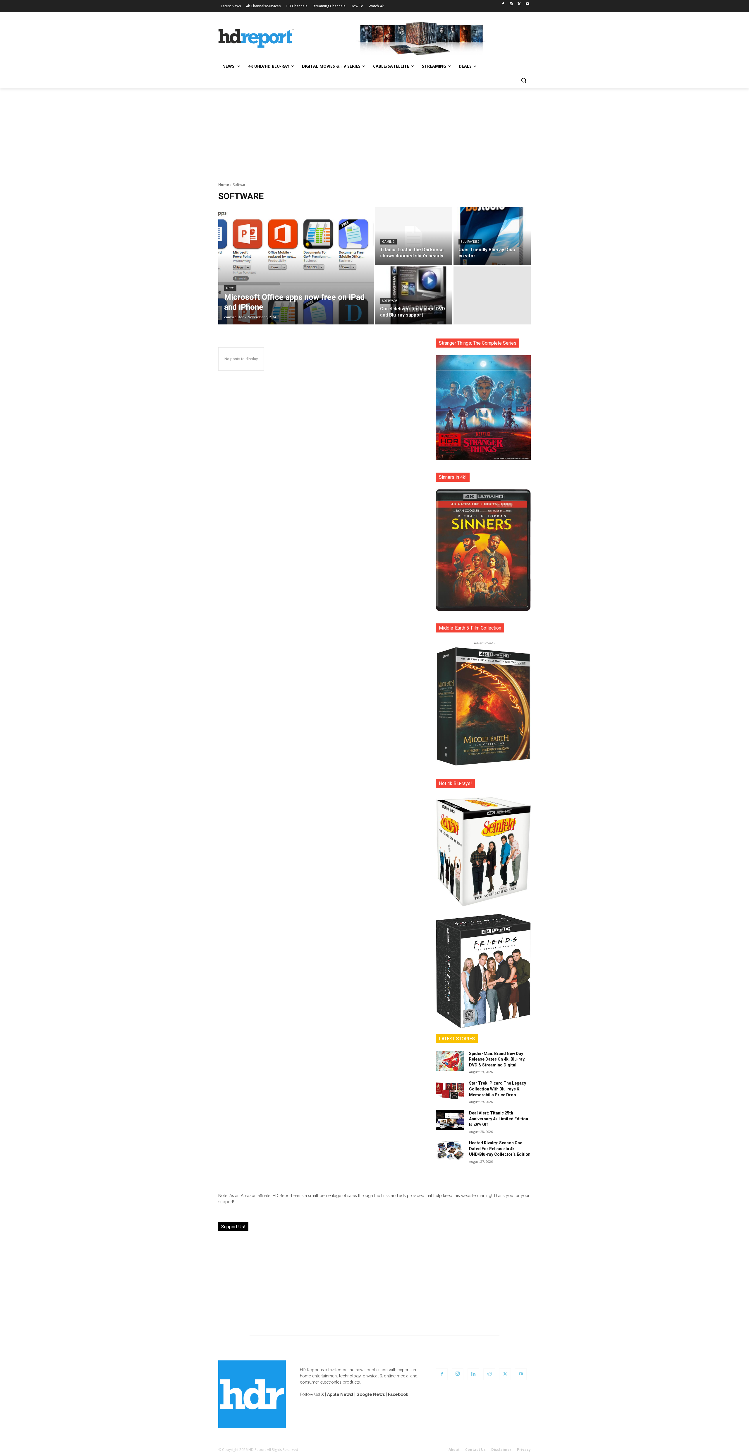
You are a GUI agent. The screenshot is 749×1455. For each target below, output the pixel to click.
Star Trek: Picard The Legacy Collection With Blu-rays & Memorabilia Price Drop (497, 1089)
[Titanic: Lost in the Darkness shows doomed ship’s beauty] (413, 236)
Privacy (524, 1449)
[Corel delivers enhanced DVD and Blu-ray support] (413, 295)
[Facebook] (503, 4)
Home (223, 184)
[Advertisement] (374, 132)
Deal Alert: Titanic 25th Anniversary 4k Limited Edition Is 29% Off (498, 1119)
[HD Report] (256, 38)
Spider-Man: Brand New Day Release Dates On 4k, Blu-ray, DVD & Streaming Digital (497, 1059)
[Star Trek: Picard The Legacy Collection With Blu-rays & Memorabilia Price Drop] (450, 1090)
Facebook (398, 1394)
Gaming (388, 241)
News (230, 288)
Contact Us (475, 1449)
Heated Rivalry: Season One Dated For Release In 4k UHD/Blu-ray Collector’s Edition (499, 1149)
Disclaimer (501, 1449)
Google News (370, 1394)
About (454, 1449)
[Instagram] (511, 4)
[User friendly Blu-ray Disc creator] (492, 236)
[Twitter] (519, 4)
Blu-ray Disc (470, 241)
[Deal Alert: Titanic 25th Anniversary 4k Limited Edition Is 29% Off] (450, 1120)
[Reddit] (489, 1374)
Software (389, 300)
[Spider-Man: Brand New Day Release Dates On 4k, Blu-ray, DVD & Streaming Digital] (450, 1061)
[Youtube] (527, 4)
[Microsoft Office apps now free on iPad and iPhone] (296, 265)
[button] (524, 80)
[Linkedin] (473, 1374)
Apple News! (340, 1394)
